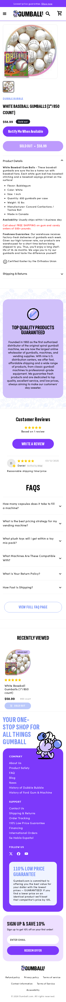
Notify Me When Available (25, 131)
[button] (7, 14)
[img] (26, 461)
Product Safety (19, 768)
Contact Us (16, 808)
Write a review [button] (33, 443)
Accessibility (33, 990)
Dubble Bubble (13, 98)
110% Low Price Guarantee (27, 823)
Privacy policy (31, 977)
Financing (16, 828)
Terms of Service (46, 984)
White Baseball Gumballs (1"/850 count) (17, 689)
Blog (12, 777)
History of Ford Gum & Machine (30, 792)
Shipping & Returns (22, 813)
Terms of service (52, 977)
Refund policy (12, 977)
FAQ (12, 773)
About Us (15, 763)
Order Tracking (19, 818)
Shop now (46, 3)
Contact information (22, 984)
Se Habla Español (21, 838)
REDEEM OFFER (33, 950)
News (12, 782)
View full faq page (33, 607)
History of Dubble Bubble (26, 787)
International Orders (23, 833)
